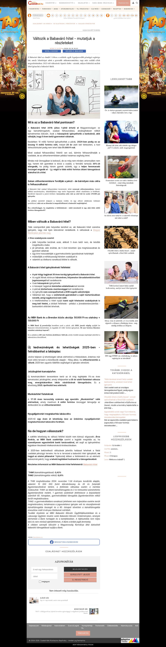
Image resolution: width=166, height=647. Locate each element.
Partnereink (99, 626)
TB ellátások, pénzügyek (64, 23)
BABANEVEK (128, 9)
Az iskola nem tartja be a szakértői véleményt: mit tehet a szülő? (121, 217)
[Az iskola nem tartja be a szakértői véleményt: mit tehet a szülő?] (121, 202)
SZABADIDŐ (106, 9)
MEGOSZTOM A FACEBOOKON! (66, 542)
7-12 (132, 15)
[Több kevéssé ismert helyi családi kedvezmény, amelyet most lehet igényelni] (121, 272)
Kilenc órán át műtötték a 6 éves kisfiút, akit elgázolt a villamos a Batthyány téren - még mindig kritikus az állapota (121, 323)
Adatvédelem (59, 626)
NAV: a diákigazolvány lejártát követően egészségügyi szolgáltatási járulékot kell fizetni (62, 612)
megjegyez (46, 581)
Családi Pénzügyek (86, 23)
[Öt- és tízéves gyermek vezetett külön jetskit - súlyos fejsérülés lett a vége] (121, 97)
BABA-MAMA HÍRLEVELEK (102, 3)
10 (93, 15)
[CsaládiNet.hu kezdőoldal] (36, 3)
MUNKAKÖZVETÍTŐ (66, 3)
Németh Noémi (56, 48)
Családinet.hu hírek (42, 23)
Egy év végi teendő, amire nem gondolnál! (54, 600)
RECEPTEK (117, 9)
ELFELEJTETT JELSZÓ (80, 574)
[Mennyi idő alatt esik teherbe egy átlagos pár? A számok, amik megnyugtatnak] (121, 132)
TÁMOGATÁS (123, 3)
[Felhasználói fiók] (133, 2)
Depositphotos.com (38, 537)
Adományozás (126, 626)
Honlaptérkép (87, 626)
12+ (136, 15)
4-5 (124, 15)
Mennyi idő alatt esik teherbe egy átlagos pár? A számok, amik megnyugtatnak (121, 146)
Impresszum (34, 626)
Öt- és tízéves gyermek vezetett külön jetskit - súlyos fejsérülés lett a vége (121, 111)
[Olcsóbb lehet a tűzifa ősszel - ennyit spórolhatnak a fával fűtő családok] (121, 237)
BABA (56, 9)
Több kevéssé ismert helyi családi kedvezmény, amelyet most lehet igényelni (121, 287)
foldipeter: (112, 445)
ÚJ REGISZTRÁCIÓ (80, 580)
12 (101, 15)
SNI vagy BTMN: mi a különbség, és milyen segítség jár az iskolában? (121, 357)
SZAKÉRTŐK (50, 3)
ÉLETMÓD (95, 9)
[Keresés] (137, 2)
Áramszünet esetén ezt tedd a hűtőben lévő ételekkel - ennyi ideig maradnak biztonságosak (121, 183)
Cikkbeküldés (112, 626)
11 (97, 15)
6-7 (128, 15)
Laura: (114, 459)
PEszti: (107, 452)
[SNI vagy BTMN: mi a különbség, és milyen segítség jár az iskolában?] (121, 342)
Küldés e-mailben (74, 51)
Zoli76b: (111, 449)
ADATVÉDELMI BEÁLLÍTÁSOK (83, 645)
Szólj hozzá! (51, 51)
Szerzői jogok (73, 626)
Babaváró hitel (90, 464)
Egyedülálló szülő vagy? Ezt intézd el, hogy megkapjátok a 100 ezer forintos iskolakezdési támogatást (120, 414)
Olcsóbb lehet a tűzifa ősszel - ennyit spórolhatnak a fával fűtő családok (121, 252)
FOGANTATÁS (34, 9)
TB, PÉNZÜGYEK (83, 9)
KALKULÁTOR (83, 3)
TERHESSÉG (46, 9)
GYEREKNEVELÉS (67, 9)
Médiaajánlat (46, 626)
